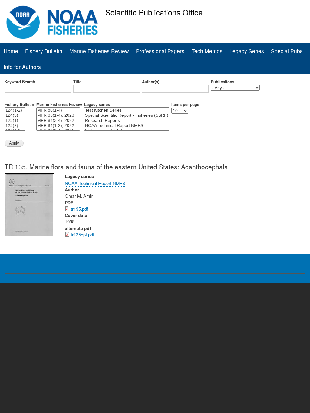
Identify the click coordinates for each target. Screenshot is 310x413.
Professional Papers (160, 51)
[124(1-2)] (15, 110)
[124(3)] (15, 115)
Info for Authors (22, 66)
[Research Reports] (126, 120)
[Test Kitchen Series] (126, 110)
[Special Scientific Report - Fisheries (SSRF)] (126, 115)
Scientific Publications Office (154, 12)
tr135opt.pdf (82, 234)
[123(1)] (15, 120)
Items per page (185, 104)
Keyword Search (20, 81)
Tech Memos (207, 51)
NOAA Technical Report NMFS (95, 183)
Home (11, 51)
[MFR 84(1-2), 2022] (58, 125)
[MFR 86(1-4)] (58, 110)
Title (77, 81)
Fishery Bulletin (43, 51)
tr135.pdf (79, 209)
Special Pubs (287, 51)
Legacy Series (246, 51)
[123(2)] (15, 125)
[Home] (52, 22)
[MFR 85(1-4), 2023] (58, 115)
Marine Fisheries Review (99, 51)
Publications (222, 81)
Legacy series (97, 104)
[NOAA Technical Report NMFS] (126, 125)
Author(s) (150, 81)
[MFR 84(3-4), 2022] (58, 120)
